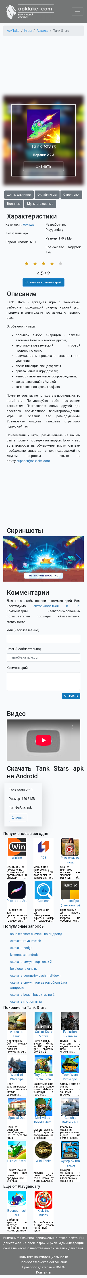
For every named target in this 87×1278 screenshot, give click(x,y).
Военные (14, 204)
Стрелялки (71, 195)
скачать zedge (21, 948)
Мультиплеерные (40, 204)
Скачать (43, 166)
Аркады (29, 225)
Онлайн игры (47, 195)
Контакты (43, 1272)
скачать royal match (25, 941)
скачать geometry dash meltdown (35, 976)
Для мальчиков (19, 195)
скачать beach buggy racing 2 (32, 995)
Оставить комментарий (43, 282)
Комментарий (17, 668)
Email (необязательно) (24, 649)
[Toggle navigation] (77, 11)
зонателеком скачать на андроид (36, 934)
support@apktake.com (33, 461)
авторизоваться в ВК (56, 606)
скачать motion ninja (26, 1002)
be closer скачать (23, 969)
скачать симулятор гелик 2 (31, 962)
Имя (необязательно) (23, 630)
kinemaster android (24, 955)
